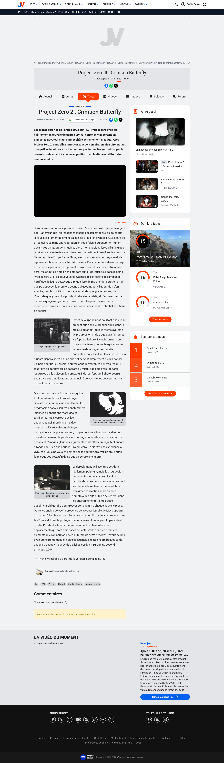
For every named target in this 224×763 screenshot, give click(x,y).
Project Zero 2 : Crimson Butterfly (172, 166)
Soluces (159, 96)
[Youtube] (78, 719)
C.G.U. (93, 738)
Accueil (37, 63)
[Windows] (166, 719)
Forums (140, 4)
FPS (117, 12)
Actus (69, 96)
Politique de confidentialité (142, 738)
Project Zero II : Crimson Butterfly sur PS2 (122, 63)
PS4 (60, 12)
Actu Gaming (50, 4)
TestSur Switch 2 (165, 279)
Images (135, 96)
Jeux (32, 4)
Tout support (102, 78)
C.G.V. (103, 738)
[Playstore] (149, 719)
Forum (182, 96)
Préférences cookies (96, 742)
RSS (130, 742)
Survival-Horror (75, 584)
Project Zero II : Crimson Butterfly (86, 63)
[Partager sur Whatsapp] (111, 86)
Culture (108, 4)
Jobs (138, 742)
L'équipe (54, 738)
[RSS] (86, 719)
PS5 (26, 12)
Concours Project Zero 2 (170, 198)
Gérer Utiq (179, 738)
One (67, 12)
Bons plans (72, 4)
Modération (117, 738)
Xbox (126, 78)
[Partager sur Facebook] (106, 86)
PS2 (43, 584)
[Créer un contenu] (188, 63)
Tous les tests (160, 319)
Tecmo (52, 584)
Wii (113, 78)
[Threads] (103, 719)
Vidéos (124, 4)
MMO (103, 12)
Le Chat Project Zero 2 (172, 181)
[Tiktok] (95, 719)
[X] (61, 719)
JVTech (91, 4)
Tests (90, 96)
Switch (76, 12)
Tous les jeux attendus (160, 393)
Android (93, 12)
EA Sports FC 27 (155, 362)
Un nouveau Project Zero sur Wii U (154, 149)
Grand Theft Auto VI (157, 348)
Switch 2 (51, 12)
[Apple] (157, 719)
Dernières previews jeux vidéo (56, 63)
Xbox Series (37, 12)
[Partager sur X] (116, 86)
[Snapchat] (111, 719)
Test (156, 254)
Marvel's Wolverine (156, 377)
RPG (110, 12)
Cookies (165, 738)
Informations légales (74, 738)
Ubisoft (61, 584)
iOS (84, 12)
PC (19, 12)
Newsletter (118, 742)
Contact (42, 738)
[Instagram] (69, 719)
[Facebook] (53, 719)
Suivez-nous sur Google (83, 119)
